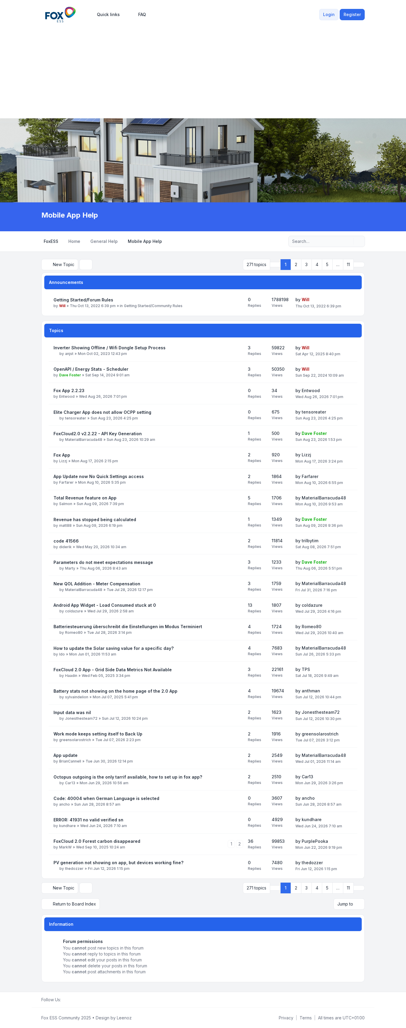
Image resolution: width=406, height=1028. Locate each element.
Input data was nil (72, 712)
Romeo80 (74, 632)
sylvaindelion (76, 697)
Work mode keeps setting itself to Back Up (97, 733)
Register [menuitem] (352, 14)
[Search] (348, 241)
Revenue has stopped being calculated (94, 519)
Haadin (71, 675)
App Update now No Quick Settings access (98, 476)
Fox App (61, 455)
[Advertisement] (203, 69)
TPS (306, 669)
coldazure (74, 611)
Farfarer (66, 482)
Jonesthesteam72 (81, 718)
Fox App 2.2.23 (68, 390)
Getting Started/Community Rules (153, 306)
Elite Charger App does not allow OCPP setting (102, 412)
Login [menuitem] (329, 14)
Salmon (65, 504)
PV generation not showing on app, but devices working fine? (118, 862)
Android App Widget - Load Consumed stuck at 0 (104, 605)
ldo (62, 654)
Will (62, 306)
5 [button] (327, 264)
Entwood (67, 396)
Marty (70, 568)
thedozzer (74, 868)
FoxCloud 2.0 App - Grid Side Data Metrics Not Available (112, 669)
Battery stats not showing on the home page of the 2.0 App (115, 691)
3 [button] (306, 264)
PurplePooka (315, 841)
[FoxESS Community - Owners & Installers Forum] (60, 14)
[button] (359, 264)
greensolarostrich (75, 740)
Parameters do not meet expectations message (103, 562)
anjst (69, 353)
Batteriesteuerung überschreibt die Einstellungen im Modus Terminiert (127, 626)
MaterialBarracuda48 (83, 439)
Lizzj (63, 461)
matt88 (65, 525)
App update (65, 755)
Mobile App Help (69, 215)
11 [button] (348, 264)
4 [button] (317, 264)
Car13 (70, 783)
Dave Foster (70, 375)
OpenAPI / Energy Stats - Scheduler (90, 369)
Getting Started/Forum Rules (83, 299)
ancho (64, 804)
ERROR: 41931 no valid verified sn (88, 819)
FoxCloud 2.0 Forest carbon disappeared (96, 841)
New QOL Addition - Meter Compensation (96, 583)
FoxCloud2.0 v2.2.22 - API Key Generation (97, 433)
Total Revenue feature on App (85, 497)
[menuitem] (106, 14)
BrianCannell (70, 761)
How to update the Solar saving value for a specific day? (113, 648)
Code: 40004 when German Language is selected (106, 798)
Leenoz (124, 1017)
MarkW (65, 847)
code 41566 (66, 540)
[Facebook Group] (64, 1000)
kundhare (67, 825)
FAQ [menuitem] (142, 14)
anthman (311, 690)
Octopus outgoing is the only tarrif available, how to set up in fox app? (127, 776)
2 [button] (296, 264)
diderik (65, 547)
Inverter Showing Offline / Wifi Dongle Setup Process (109, 347)
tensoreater (75, 418)
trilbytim (310, 540)
